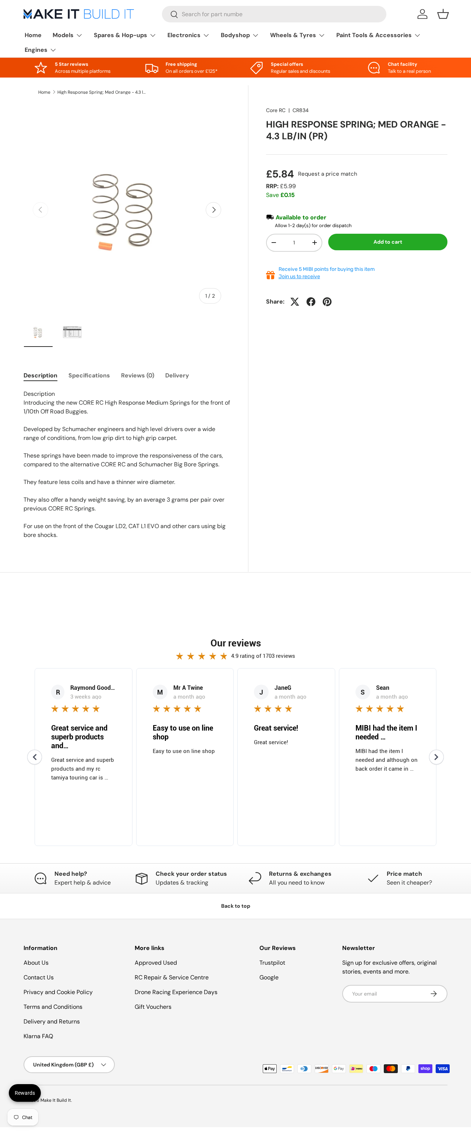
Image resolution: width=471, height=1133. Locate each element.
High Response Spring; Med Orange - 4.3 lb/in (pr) (101, 92)
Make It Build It (55, 1100)
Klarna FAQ (38, 1036)
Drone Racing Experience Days (176, 992)
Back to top (235, 906)
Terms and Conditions (53, 1007)
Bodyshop (235, 35)
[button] (443, 14)
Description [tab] (40, 375)
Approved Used (156, 963)
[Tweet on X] (295, 302)
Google (269, 977)
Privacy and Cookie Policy (58, 992)
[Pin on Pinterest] (327, 302)
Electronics (184, 35)
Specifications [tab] (89, 375)
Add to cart (387, 242)
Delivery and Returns (52, 1021)
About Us (36, 963)
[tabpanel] (127, 464)
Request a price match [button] (327, 174)
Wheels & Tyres (293, 35)
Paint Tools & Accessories (374, 35)
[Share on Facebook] (311, 302)
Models (63, 35)
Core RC (276, 110)
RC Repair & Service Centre (172, 977)
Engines (36, 50)
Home (33, 35)
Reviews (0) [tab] (137, 375)
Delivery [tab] (177, 375)
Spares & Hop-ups (120, 35)
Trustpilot (272, 963)
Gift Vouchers (153, 1007)
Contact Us (39, 977)
